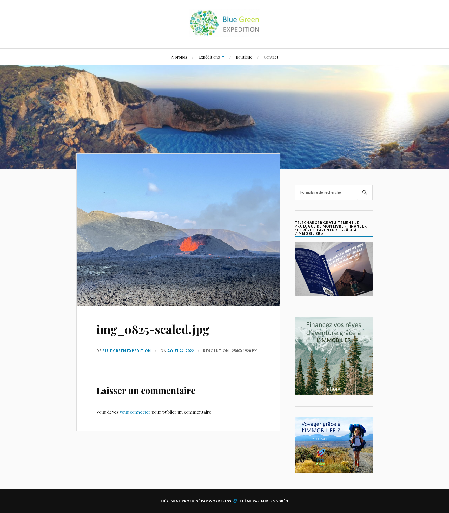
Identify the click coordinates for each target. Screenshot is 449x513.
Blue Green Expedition (126, 351)
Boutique (244, 57)
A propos (179, 57)
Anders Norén (274, 501)
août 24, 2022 (180, 351)
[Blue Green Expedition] (224, 32)
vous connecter (135, 412)
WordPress (220, 501)
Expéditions (209, 57)
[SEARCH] (365, 192)
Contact (271, 57)
